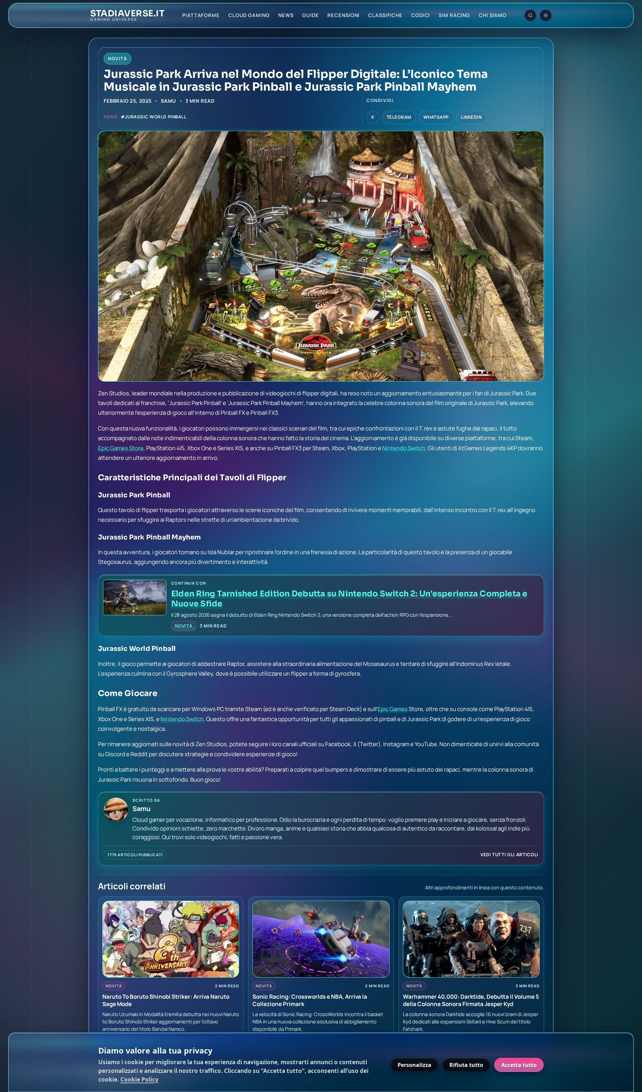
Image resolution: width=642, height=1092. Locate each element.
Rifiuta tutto (466, 1065)
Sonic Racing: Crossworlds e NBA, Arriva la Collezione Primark (309, 1000)
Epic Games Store (120, 448)
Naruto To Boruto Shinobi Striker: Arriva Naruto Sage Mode (165, 1000)
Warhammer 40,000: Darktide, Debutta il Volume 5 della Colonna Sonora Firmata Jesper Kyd (471, 1000)
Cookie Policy (139, 1079)
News (286, 15)
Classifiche (385, 15)
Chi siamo (493, 15)
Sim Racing (454, 15)
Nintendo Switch (403, 448)
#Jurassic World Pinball (153, 117)
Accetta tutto (519, 1065)
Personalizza (414, 1065)
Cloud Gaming (249, 15)
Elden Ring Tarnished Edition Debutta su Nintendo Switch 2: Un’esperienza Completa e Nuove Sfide (349, 598)
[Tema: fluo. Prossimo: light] (546, 15)
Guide (310, 15)
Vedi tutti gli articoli (509, 855)
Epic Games (393, 709)
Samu (168, 100)
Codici (420, 15)
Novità (184, 626)
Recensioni (343, 15)
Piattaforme (201, 15)
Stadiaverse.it (127, 13)
